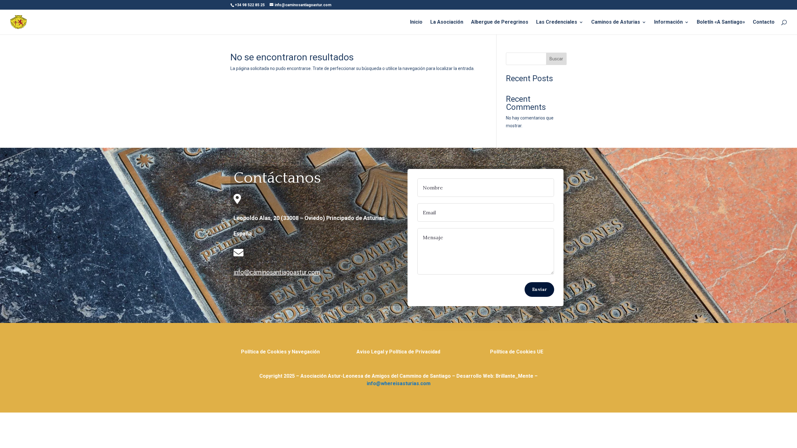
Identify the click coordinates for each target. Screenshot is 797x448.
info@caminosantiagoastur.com (276, 272)
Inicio (416, 22)
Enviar (539, 289)
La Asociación (446, 22)
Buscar (556, 58)
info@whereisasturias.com (399, 383)
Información (668, 22)
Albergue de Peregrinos (499, 22)
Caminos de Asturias (615, 22)
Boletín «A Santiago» (721, 22)
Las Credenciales (556, 22)
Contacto (764, 22)
